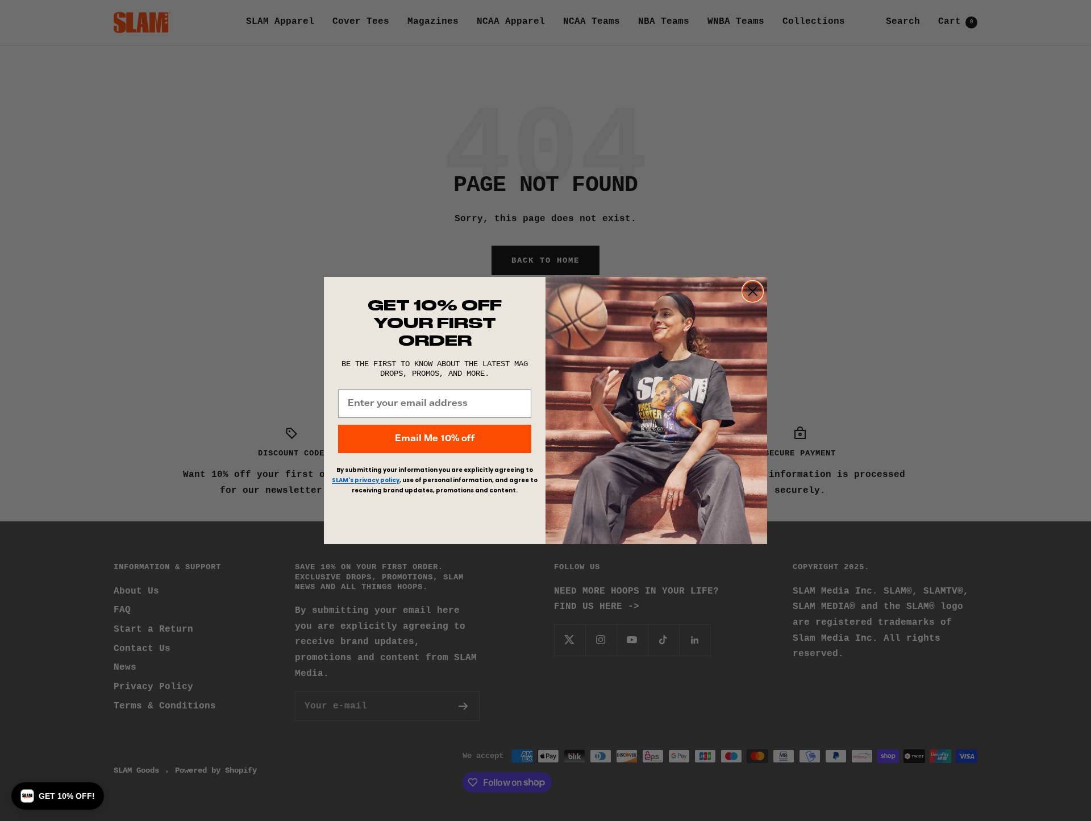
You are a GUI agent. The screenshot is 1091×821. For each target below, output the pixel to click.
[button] (57, 796)
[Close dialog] (753, 291)
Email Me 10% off (434, 439)
